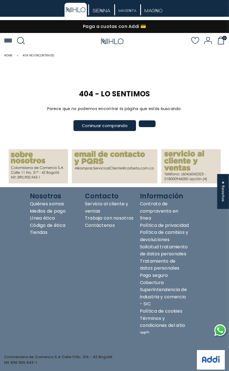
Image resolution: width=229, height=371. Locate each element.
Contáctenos (100, 225)
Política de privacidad (164, 225)
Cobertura (152, 282)
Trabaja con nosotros (109, 218)
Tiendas (38, 232)
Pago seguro (154, 275)
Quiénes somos (47, 204)
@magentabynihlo (133, 334)
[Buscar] (21, 41)
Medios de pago (48, 211)
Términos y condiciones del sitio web (162, 325)
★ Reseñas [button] (223, 191)
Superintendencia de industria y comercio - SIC (163, 296)
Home (8, 55)
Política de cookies (161, 311)
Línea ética (42, 218)
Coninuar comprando (105, 126)
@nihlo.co (120, 326)
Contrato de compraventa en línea (159, 211)
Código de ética (47, 225)
